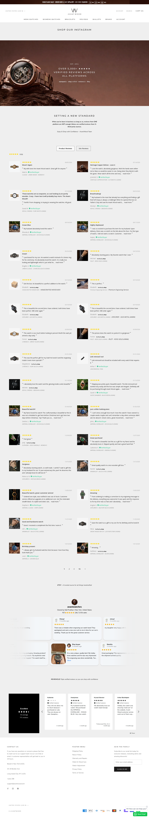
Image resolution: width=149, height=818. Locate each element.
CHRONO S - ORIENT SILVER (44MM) (33, 342)
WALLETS (97, 19)
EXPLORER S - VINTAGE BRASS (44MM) (33, 479)
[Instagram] (13, 788)
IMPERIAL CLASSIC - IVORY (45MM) (32, 508)
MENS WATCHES (31, 19)
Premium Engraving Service (98, 290)
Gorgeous (25, 464)
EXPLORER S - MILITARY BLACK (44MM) (102, 508)
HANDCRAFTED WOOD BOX (30, 290)
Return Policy (76, 755)
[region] (90, 711)
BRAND (108, 19)
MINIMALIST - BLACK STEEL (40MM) (101, 471)
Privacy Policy (77, 769)
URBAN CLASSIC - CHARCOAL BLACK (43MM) (36, 269)
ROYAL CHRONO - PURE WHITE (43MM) (34, 211)
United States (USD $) (14, 11)
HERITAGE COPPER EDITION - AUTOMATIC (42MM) (105, 180)
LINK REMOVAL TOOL (96, 369)
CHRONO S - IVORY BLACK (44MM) (32, 366)
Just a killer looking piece (99, 409)
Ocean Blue (26, 225)
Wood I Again (27, 165)
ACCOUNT (120, 19)
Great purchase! (96, 438)
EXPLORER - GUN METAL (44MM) (32, 317)
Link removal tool (97, 357)
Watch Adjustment (78, 766)
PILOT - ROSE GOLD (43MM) (98, 261)
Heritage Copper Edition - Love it (102, 165)
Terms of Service (78, 773)
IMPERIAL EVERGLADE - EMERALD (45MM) (103, 450)
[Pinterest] (18, 788)
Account (119, 11)
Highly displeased (97, 225)
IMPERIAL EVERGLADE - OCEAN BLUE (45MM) (36, 235)
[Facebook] (8, 788)
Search (129, 11)
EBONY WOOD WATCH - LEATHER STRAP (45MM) (105, 531)
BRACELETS (70, 19)
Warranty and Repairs (79, 758)
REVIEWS (84, 19)
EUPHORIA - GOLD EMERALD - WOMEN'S (34, 445)
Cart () (140, 11)
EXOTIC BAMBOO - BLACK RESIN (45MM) (102, 395)
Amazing (93, 493)
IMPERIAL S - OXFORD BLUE (30, 559)
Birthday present (28, 546)
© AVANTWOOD (15, 811)
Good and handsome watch (32, 522)
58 (79, 569)
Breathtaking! (95, 194)
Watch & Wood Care (79, 762)
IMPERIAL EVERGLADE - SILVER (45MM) (102, 554)
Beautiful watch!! (28, 409)
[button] (42, 711)
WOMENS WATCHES (51, 19)
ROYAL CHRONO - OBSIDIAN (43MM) (101, 209)
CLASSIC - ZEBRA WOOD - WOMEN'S (33, 175)
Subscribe (122, 769)
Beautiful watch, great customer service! (37, 493)
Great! (24, 254)
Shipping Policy (77, 751)
